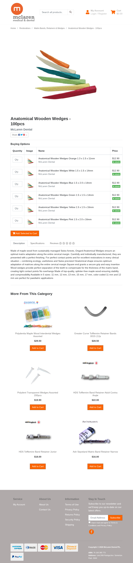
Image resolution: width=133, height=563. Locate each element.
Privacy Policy (72, 509)
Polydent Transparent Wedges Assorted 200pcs (37, 394)
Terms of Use (72, 504)
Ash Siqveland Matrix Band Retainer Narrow (95, 451)
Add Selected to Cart (26, 233)
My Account (19, 504)
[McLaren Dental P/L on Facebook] (91, 531)
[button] (96, 12)
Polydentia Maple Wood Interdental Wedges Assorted (37, 334)
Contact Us (44, 509)
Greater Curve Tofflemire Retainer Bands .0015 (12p (95, 334)
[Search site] (70, 12)
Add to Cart (38, 348)
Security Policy (72, 519)
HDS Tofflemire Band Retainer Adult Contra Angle (95, 394)
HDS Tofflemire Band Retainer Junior (38, 451)
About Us (43, 504)
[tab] (19, 243)
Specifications (37, 243)
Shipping (69, 524)
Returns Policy (72, 514)
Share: (15, 135)
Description (19, 243)
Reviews (54, 243)
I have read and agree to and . (102, 524)
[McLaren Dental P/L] (23, 12)
